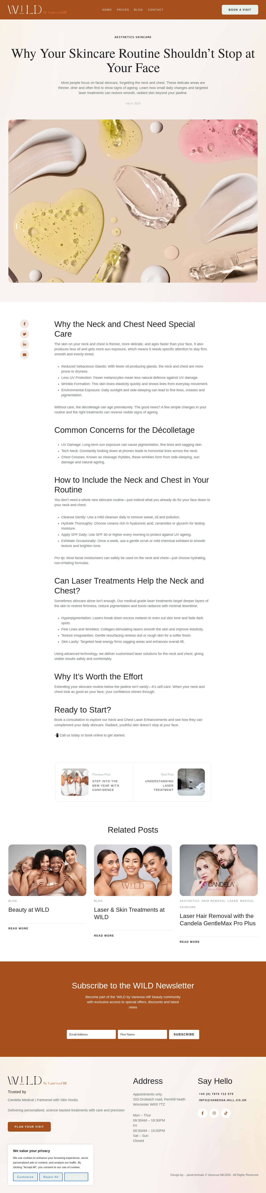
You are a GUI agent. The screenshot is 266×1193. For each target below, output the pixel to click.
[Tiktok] (226, 1113)
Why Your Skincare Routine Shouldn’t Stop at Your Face (133, 60)
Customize (25, 1176)
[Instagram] (214, 1113)
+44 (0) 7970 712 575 (216, 1093)
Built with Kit (133, 1045)
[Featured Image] (47, 870)
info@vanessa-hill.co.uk (223, 1100)
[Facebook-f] (202, 1113)
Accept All (76, 1176)
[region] (50, 1164)
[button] (240, 10)
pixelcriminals (195, 1174)
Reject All (51, 1176)
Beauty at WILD (28, 909)
